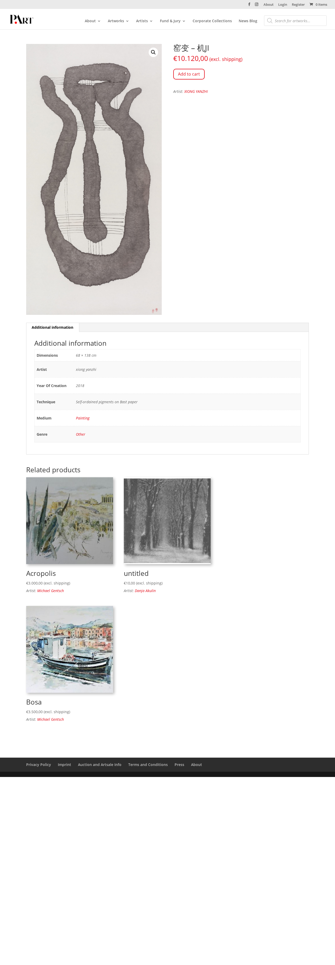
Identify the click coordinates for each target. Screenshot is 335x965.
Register (298, 5)
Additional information (52, 327)
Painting (83, 418)
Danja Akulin (145, 590)
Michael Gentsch (50, 590)
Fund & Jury (170, 21)
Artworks (116, 21)
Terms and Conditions (148, 764)
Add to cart (189, 74)
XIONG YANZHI (196, 91)
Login (282, 5)
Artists (142, 21)
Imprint (64, 764)
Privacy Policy (38, 764)
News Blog (248, 21)
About (268, 5)
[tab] (52, 327)
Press (179, 764)
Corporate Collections (212, 21)
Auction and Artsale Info (99, 764)
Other (80, 434)
